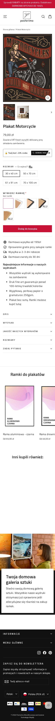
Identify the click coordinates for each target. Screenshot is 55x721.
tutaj (18, 304)
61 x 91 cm (11, 182)
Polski (10, 694)
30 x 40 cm (11, 173)
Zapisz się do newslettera (23, 663)
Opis (6, 314)
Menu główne (13, 642)
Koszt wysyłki (22, 139)
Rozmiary (9, 340)
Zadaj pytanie (12, 348)
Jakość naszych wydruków (20, 331)
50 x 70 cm (29, 173)
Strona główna (9, 29)
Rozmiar (15, 166)
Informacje (11, 634)
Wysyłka (8, 322)
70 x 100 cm (30, 182)
